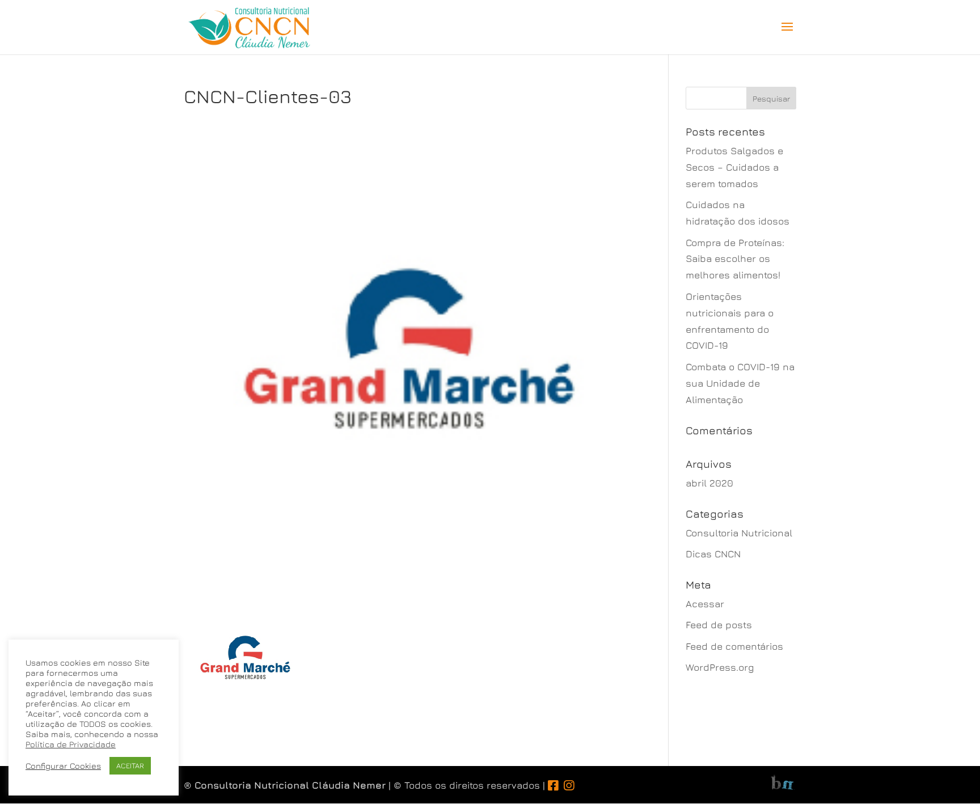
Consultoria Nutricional (739, 533)
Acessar (705, 604)
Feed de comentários (734, 646)
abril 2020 (709, 483)
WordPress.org (720, 667)
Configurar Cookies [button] (63, 766)
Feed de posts (719, 624)
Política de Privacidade (71, 744)
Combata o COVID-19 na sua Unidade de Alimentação (740, 383)
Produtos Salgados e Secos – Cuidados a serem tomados (734, 167)
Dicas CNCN (713, 554)
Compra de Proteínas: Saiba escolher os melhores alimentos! (735, 259)
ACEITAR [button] (130, 765)
